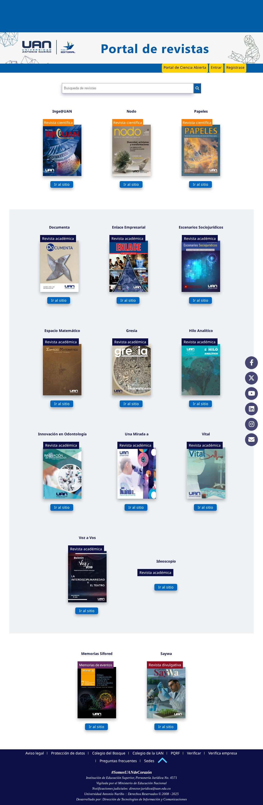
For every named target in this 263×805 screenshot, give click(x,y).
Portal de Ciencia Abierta (185, 67)
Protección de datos (68, 753)
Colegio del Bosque (108, 753)
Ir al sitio (61, 184)
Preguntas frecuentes (118, 760)
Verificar (194, 753)
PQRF (175, 753)
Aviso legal (34, 753)
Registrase (235, 67)
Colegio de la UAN (148, 753)
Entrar (216, 67)
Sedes (149, 760)
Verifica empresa (222, 753)
